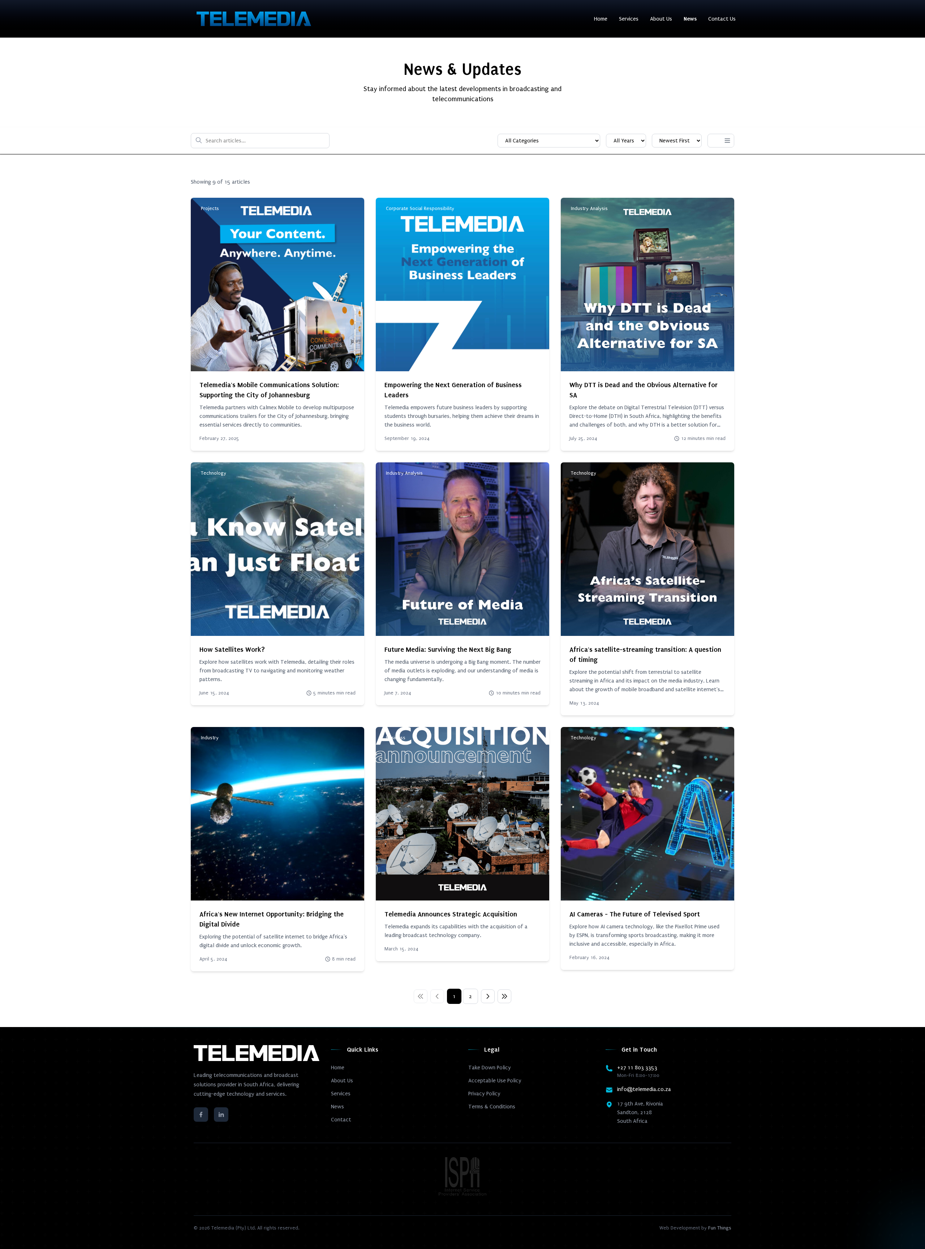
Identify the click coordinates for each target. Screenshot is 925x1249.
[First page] (420, 996)
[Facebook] (201, 1114)
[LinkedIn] (221, 1114)
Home (600, 19)
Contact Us (722, 19)
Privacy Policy (484, 1093)
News (690, 19)
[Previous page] (437, 996)
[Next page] (488, 996)
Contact (341, 1119)
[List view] (727, 140)
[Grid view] (714, 140)
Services (628, 19)
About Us (661, 19)
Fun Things (719, 1228)
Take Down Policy (489, 1067)
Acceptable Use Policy (494, 1080)
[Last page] (504, 996)
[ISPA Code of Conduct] (462, 1176)
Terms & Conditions (491, 1106)
